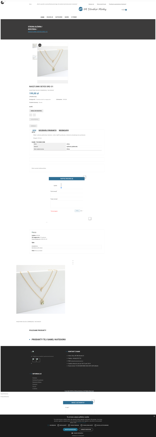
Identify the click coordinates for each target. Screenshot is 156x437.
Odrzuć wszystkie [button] (86, 429)
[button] (78, 433)
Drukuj (33, 125)
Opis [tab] (34, 130)
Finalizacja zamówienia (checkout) (117, 4)
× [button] (154, 416)
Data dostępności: (36, 239)
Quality (55, 185)
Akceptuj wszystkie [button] (70, 429)
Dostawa (34, 377)
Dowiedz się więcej (81, 422)
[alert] (78, 426)
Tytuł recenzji (53, 191)
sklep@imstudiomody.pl (77, 361)
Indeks (34, 235)
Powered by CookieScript (78, 435)
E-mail (67, 407)
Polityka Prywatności (37, 380)
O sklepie (34, 388)
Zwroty (34, 386)
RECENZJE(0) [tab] (64, 130)
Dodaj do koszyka (36, 110)
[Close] (84, 177)
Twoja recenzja (54, 199)
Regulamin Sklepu (36, 382)
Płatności (34, 384)
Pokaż (91, 402)
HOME (42, 17)
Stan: (33, 250)
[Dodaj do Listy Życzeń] (30, 114)
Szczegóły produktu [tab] (47, 130)
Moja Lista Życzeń (101, 4)
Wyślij (77, 210)
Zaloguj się (91, 4)
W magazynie (36, 237)
